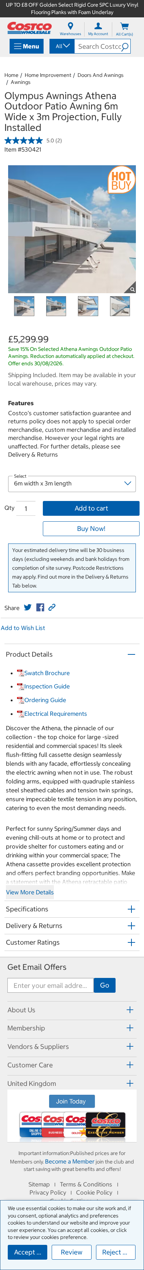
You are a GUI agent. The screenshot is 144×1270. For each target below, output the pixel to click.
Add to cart (91, 508)
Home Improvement (48, 75)
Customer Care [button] (30, 1065)
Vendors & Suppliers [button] (38, 1046)
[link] (27, 607)
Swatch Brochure (47, 673)
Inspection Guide (47, 686)
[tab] (72, 1009)
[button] (125, 46)
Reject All (116, 1252)
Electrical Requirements (55, 713)
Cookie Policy (94, 1192)
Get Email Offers (36, 967)
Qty (9, 507)
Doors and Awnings (101, 75)
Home (11, 75)
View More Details (30, 892)
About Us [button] (21, 1010)
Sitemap (39, 1184)
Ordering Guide (45, 700)
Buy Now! (91, 528)
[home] (29, 28)
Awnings (21, 82)
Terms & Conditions (86, 1184)
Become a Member (70, 1161)
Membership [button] (26, 1028)
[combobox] (61, 46)
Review (71, 1252)
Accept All (29, 1252)
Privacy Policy (48, 1192)
